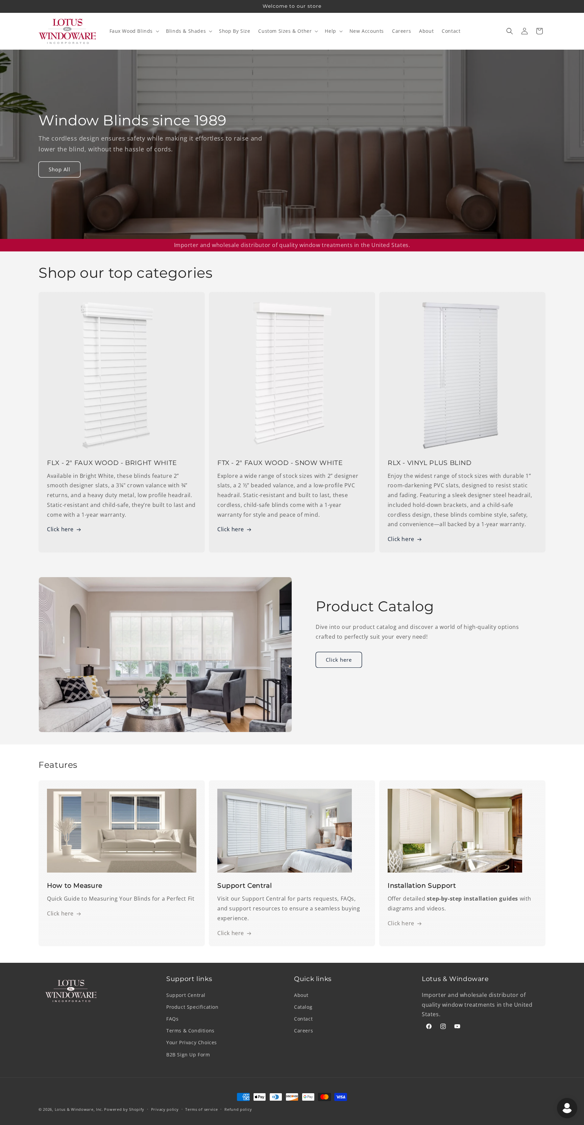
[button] (133, 31)
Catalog (303, 1007)
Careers (303, 1030)
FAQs (172, 1019)
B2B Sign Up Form (188, 1054)
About (301, 995)
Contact (303, 1019)
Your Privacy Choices (191, 1042)
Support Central (185, 995)
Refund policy (238, 1108)
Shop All (59, 169)
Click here (60, 529)
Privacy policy (165, 1108)
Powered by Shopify (124, 1109)
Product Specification (192, 1007)
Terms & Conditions (190, 1030)
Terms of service (201, 1108)
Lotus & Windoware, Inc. (79, 1109)
